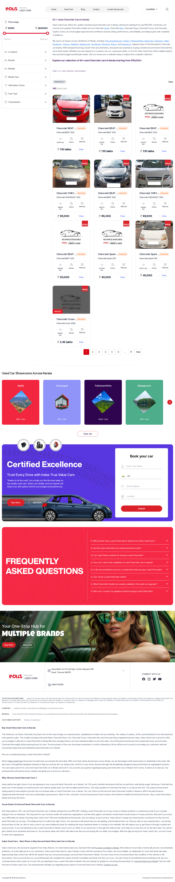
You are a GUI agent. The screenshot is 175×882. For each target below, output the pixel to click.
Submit (141, 508)
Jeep (89, 714)
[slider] (4, 33)
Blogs (43, 708)
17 (131, 352)
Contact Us (25, 708)
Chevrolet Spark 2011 (109, 254)
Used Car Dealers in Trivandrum (35, 702)
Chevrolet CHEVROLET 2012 (72, 193)
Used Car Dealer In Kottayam (124, 698)
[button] (26, 52)
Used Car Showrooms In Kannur (70, 698)
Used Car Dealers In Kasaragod (98, 698)
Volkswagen (113, 714)
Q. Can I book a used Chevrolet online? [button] (108, 577)
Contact (96, 9)
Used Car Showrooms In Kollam (34, 700)
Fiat (36, 714)
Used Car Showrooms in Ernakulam (41, 698)
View (81, 149)
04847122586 (57, 684)
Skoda (83, 714)
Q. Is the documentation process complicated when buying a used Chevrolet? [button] (126, 569)
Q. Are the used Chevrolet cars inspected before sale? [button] (116, 548)
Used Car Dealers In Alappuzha (151, 698)
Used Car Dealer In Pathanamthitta (140, 700)
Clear (170, 82)
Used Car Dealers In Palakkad (111, 700)
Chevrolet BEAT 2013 (109, 128)
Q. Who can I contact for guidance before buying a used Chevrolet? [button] (122, 591)
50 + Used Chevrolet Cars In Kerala (72, 71)
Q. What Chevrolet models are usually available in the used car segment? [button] (124, 584)
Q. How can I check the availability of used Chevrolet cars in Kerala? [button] (122, 562)
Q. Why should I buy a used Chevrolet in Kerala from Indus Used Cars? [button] (123, 541)
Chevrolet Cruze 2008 (68, 319)
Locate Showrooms (115, 9)
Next (138, 352)
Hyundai (69, 714)
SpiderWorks (168, 878)
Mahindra (55, 714)
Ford (24, 714)
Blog (83, 9)
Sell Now (37, 502)
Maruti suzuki (44, 714)
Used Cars (68, 9)
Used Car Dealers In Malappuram (84, 700)
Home (53, 9)
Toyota (77, 714)
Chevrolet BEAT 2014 (68, 128)
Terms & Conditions (31, 720)
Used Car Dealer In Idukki (58, 700)
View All (87, 434)
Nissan (96, 714)
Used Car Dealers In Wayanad (62, 702)
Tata (62, 714)
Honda (30, 714)
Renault (103, 714)
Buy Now (8, 645)
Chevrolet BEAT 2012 (109, 193)
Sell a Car (27, 645)
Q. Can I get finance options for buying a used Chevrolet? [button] (117, 555)
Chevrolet (16, 714)
